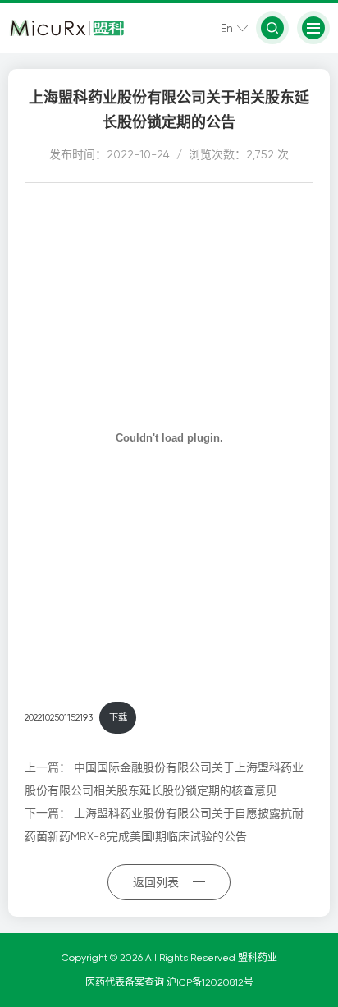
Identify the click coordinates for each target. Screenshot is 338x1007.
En (227, 27)
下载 (118, 717)
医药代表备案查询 (126, 982)
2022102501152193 (59, 717)
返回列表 (156, 882)
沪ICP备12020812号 (210, 982)
